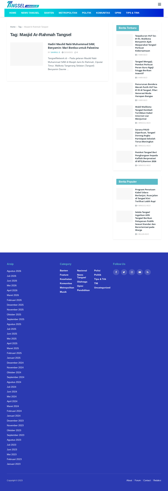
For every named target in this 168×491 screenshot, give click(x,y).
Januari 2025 (14, 357)
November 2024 (15, 367)
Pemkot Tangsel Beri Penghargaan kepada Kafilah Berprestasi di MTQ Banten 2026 (146, 157)
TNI (96, 283)
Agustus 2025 (14, 324)
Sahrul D (55, 52)
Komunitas (103, 12)
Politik (86, 12)
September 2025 (15, 319)
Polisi (97, 270)
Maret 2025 (13, 348)
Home (12, 12)
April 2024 (12, 401)
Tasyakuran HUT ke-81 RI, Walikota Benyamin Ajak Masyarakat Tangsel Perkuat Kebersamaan (145, 43)
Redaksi (157, 480)
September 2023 (15, 435)
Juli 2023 (11, 444)
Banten (49, 12)
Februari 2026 (14, 300)
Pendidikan (83, 290)
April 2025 (12, 343)
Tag (19, 27)
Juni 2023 (12, 449)
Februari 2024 (14, 411)
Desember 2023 (15, 420)
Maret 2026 (13, 295)
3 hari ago (142, 78)
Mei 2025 (12, 338)
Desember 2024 (15, 362)
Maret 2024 (13, 406)
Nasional (82, 270)
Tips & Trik (132, 12)
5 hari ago (142, 100)
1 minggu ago (144, 123)
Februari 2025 (14, 353)
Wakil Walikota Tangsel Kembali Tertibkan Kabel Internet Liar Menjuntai (143, 112)
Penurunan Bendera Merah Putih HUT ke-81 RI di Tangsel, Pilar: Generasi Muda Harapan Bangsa (146, 90)
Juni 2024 (12, 391)
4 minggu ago (144, 165)
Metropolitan (68, 12)
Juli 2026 (11, 276)
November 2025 (15, 309)
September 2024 (15, 377)
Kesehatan (66, 279)
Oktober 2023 (14, 430)
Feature (64, 274)
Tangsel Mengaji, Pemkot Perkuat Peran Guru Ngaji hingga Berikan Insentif (144, 67)
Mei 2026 (12, 285)
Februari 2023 (14, 459)
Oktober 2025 (14, 314)
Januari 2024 (14, 415)
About (129, 480)
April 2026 (12, 290)
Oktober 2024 (14, 372)
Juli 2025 (11, 329)
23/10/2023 (68, 52)
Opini (118, 12)
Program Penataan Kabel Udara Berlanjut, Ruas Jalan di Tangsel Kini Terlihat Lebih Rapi (146, 195)
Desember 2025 (15, 304)
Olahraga (82, 281)
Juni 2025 (12, 333)
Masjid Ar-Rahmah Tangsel (36, 27)
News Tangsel (30, 12)
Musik (63, 292)
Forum (138, 480)
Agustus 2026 (14, 271)
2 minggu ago (144, 146)
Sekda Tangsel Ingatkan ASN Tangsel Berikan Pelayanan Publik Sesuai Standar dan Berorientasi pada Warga (145, 221)
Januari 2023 (14, 464)
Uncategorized (102, 287)
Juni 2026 (12, 280)
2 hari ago (142, 55)
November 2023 (15, 425)
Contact (147, 480)
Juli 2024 (11, 387)
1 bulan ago (143, 234)
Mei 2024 (12, 396)
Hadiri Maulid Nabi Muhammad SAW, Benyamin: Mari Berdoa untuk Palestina (73, 46)
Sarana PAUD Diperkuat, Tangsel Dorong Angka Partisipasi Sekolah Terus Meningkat (145, 135)
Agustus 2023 (14, 440)
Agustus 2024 (14, 382)
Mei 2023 (12, 454)
